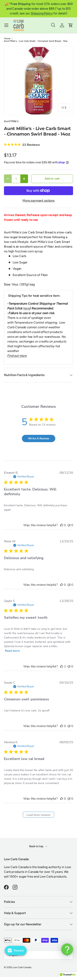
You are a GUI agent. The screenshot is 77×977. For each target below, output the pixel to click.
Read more (12, 651)
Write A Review (38, 438)
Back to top (36, 846)
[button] (70, 25)
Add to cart (52, 178)
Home (7, 38)
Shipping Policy (42, 13)
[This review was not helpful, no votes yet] (69, 525)
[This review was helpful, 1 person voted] (61, 666)
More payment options (38, 200)
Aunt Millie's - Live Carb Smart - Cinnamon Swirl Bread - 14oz (36, 41)
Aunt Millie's (11, 121)
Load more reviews (39, 815)
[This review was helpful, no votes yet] (61, 525)
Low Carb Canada (22, 967)
